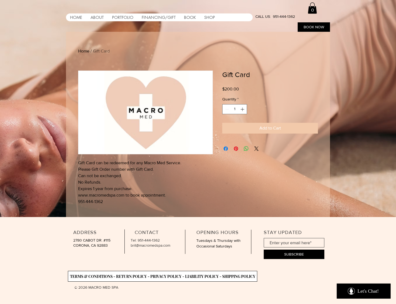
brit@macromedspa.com (150, 245)
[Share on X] (256, 148)
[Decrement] (226, 109)
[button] (312, 8)
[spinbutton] (234, 109)
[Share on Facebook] (226, 148)
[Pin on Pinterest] (236, 148)
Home (83, 51)
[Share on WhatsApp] (246, 148)
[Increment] (242, 109)
